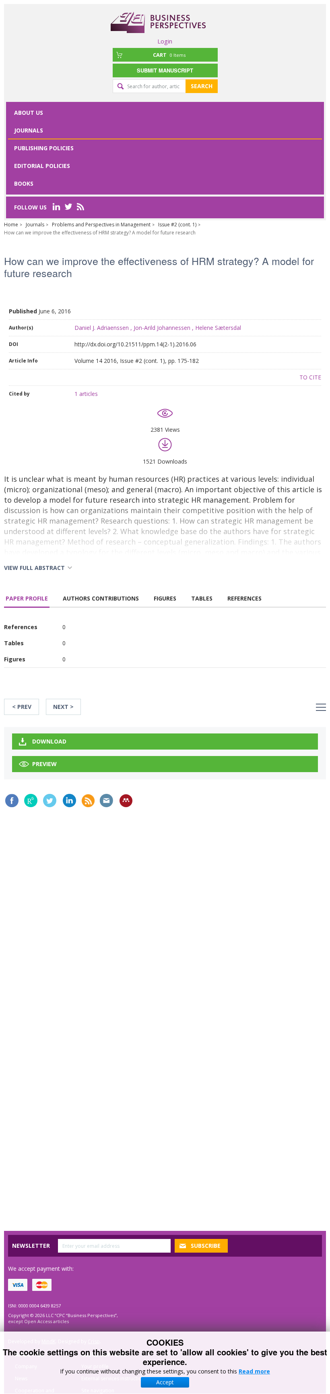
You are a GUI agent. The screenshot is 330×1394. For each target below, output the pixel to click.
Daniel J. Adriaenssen (101, 327)
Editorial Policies (42, 166)
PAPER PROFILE (27, 598)
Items (169, 54)
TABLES (201, 598)
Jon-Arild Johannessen (162, 327)
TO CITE (310, 377)
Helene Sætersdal (218, 327)
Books (23, 183)
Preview (44, 764)
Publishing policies (44, 148)
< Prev (21, 706)
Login (164, 41)
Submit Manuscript (165, 70)
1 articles (86, 394)
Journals (28, 130)
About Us (28, 112)
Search (201, 86)
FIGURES (165, 598)
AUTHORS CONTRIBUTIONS (101, 598)
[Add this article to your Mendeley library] (126, 800)
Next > (63, 706)
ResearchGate (30, 800)
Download (49, 741)
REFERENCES (244, 598)
